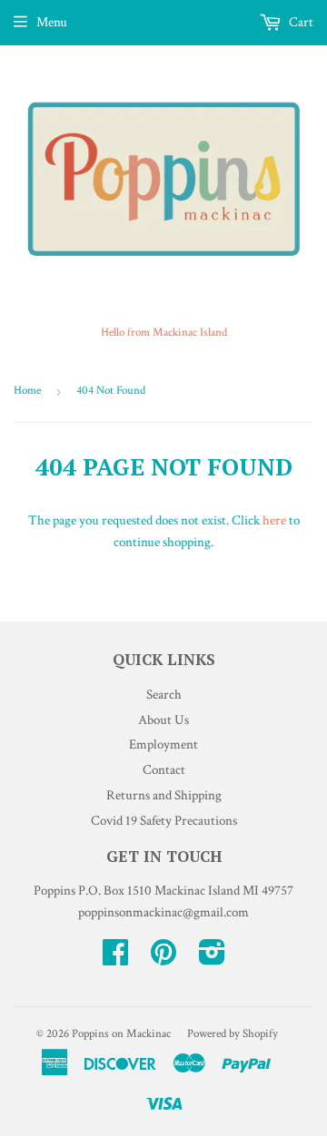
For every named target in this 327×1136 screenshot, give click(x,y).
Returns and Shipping (164, 795)
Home (27, 390)
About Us (163, 720)
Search (164, 694)
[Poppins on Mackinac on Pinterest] (163, 958)
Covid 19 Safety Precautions (164, 820)
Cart (299, 22)
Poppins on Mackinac (121, 1034)
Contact (164, 770)
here (274, 520)
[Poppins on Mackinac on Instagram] (212, 958)
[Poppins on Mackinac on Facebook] (115, 958)
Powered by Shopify (232, 1034)
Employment (163, 744)
